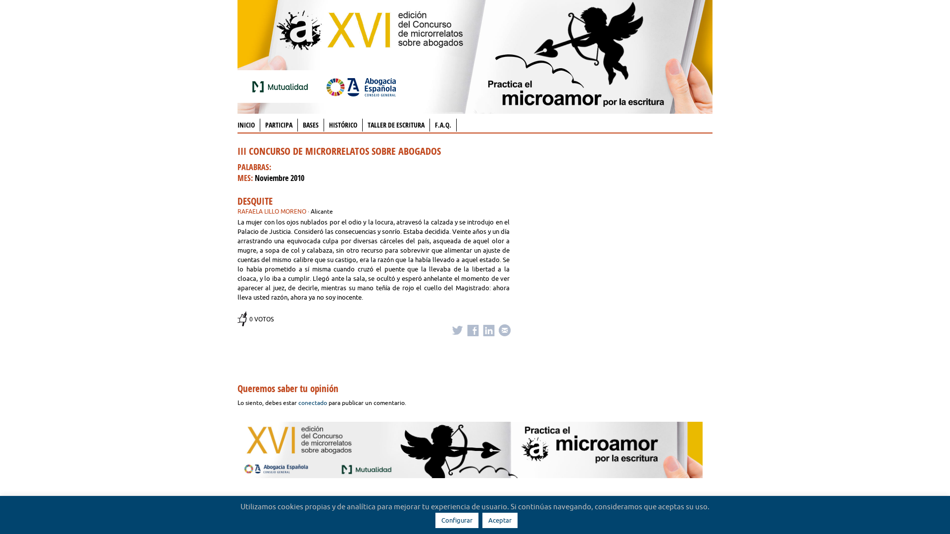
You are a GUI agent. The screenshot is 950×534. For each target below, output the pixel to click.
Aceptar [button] (500, 520)
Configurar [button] (457, 520)
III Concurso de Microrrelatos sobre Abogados (339, 151)
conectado (312, 403)
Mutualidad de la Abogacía (282, 86)
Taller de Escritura (396, 125)
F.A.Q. (443, 125)
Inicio (246, 125)
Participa (278, 125)
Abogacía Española (361, 86)
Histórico (343, 125)
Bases (311, 125)
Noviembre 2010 (279, 178)
